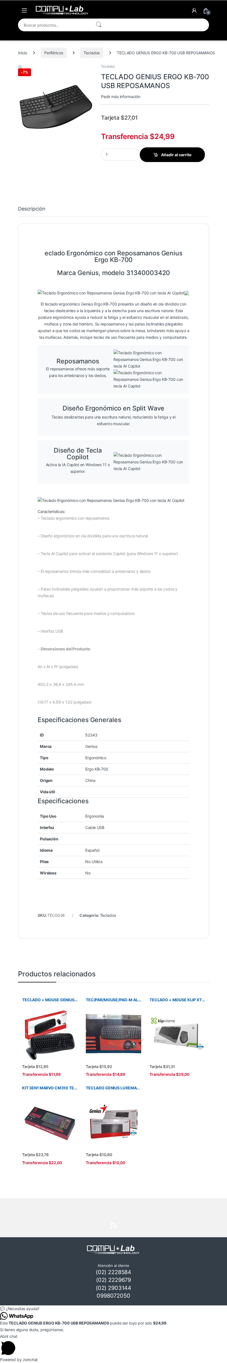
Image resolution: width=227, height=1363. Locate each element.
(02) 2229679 (113, 1280)
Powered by (19, 1359)
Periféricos (53, 52)
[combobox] (54, 25)
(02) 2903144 (113, 1288)
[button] (20, 67)
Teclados (92, 52)
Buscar (98, 25)
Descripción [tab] (31, 209)
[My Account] (194, 10)
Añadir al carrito (176, 154)
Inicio (22, 52)
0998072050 (113, 1295)
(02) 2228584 (113, 1272)
